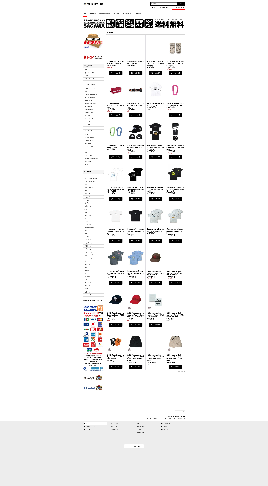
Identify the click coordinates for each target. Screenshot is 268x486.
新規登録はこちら (165, 7)
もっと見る (181, 371)
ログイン (154, 7)
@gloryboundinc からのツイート (93, 300)
